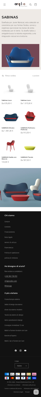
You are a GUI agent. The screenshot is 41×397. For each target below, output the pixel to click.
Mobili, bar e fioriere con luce (14, 341)
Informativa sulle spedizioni (31, 388)
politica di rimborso (11, 258)
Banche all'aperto (10, 336)
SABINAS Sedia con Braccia (9, 158)
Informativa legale (18, 392)
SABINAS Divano (8, 128)
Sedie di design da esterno (13, 304)
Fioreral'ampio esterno (12, 299)
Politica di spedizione (12, 253)
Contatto (8, 227)
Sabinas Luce (7, 100)
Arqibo (13, 382)
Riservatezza (9, 247)
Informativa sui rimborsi (13, 385)
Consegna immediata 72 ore (14, 325)
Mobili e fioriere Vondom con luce (16, 330)
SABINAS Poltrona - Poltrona (28, 129)
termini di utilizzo (10, 242)
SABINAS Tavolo (27, 157)
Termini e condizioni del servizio (13, 388)
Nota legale (8, 237)
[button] (4, 4)
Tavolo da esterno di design (14, 315)
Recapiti (27, 392)
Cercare (7, 222)
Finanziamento (10, 232)
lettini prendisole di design (14, 320)
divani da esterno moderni (13, 310)
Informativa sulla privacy (29, 385)
